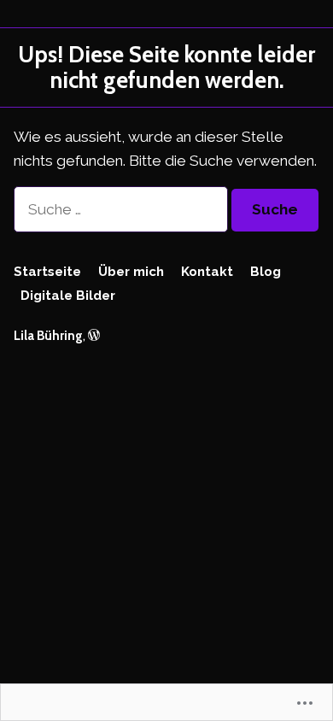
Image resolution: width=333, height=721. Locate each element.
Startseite (47, 271)
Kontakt (207, 271)
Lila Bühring (48, 335)
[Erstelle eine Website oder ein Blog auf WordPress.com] (94, 335)
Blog (265, 271)
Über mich (131, 271)
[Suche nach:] (122, 209)
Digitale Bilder (67, 295)
